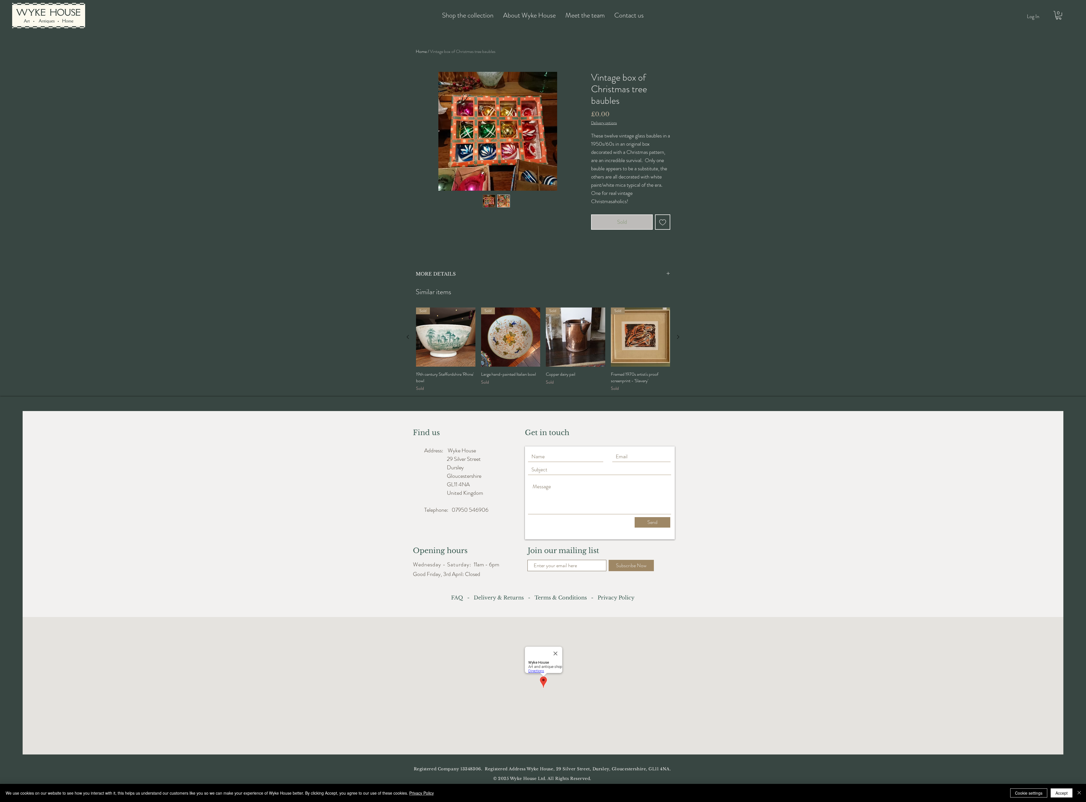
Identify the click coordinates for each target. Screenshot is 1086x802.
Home (421, 51)
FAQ (458, 598)
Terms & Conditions (561, 598)
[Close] (1079, 792)
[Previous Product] (407, 337)
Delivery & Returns (500, 598)
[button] (1058, 15)
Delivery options (604, 123)
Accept (1061, 793)
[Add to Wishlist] (662, 222)
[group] (543, 349)
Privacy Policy (421, 793)
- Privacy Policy (611, 598)
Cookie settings (1028, 793)
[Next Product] (678, 337)
